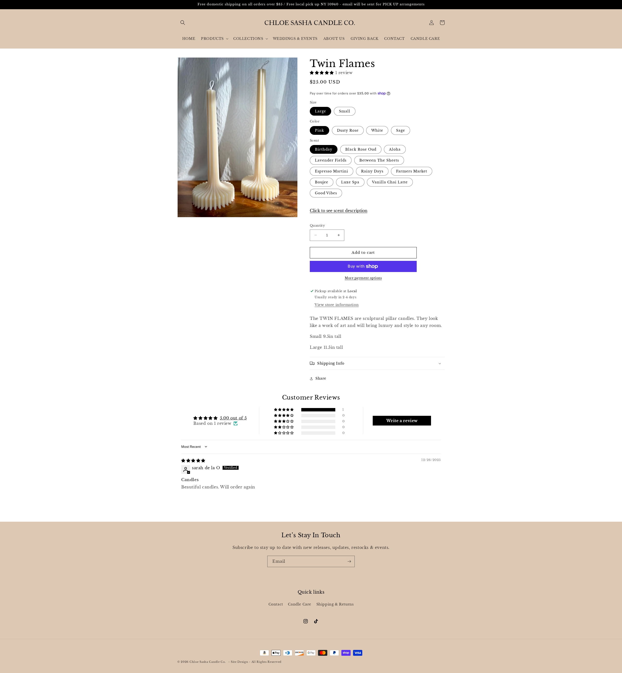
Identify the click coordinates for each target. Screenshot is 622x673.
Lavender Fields (330, 160)
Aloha (395, 149)
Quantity (317, 225)
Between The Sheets (379, 160)
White (377, 130)
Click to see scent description (338, 210)
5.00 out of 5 (233, 418)
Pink (319, 130)
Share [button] (320, 378)
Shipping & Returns (335, 604)
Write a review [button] (402, 420)
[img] (193, 460)
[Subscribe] (349, 561)
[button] (182, 22)
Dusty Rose (348, 130)
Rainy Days (372, 171)
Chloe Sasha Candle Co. (208, 662)
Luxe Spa (350, 182)
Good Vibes (326, 193)
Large (320, 111)
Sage (400, 130)
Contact (275, 604)
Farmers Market (411, 171)
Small (344, 111)
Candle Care (299, 604)
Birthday (323, 149)
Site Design (239, 662)
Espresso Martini (331, 171)
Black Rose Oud (360, 149)
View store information (337, 305)
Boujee (321, 182)
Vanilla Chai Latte (390, 182)
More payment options (363, 278)
